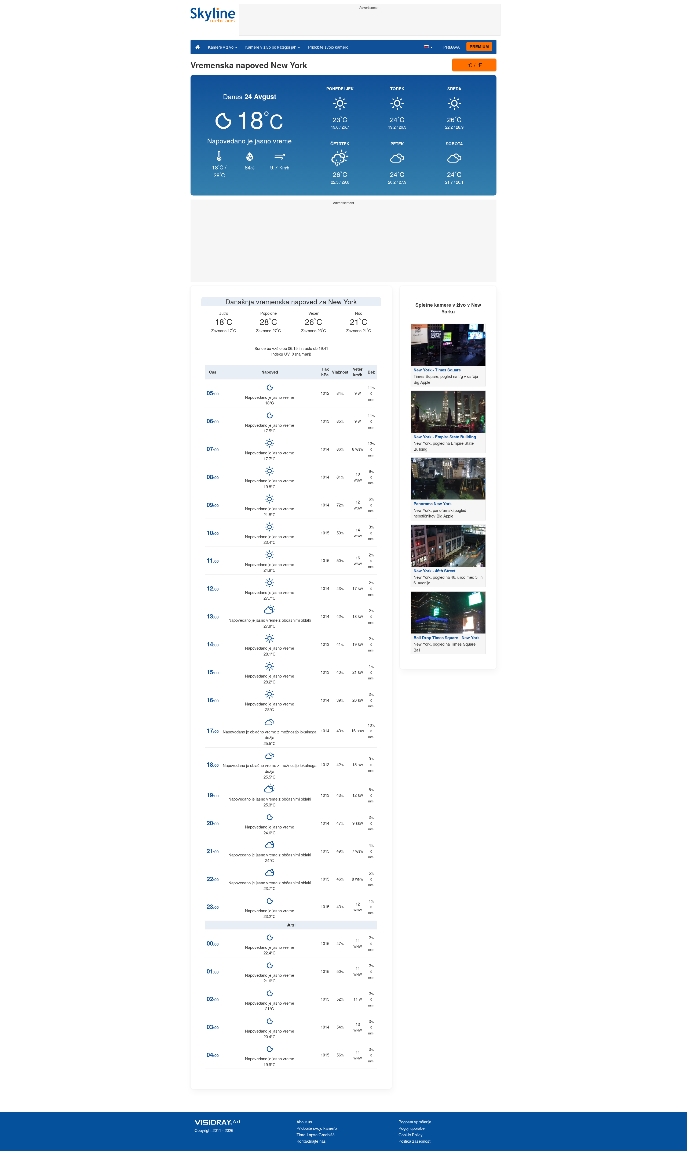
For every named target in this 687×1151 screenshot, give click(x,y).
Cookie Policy (411, 1134)
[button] (428, 46)
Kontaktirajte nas (311, 1141)
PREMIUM (479, 46)
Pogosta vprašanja (415, 1121)
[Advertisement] (369, 23)
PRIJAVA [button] (451, 47)
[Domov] (197, 46)
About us (304, 1121)
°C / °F (474, 64)
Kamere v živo (221, 47)
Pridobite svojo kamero (328, 47)
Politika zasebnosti (415, 1141)
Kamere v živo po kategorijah (271, 47)
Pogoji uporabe (412, 1128)
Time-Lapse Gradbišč (316, 1134)
